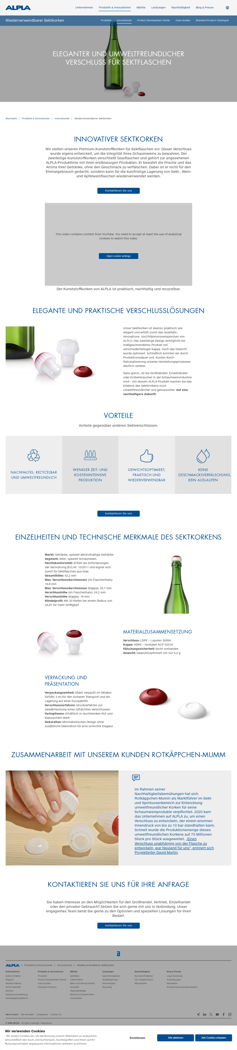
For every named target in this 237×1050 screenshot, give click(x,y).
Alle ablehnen (175, 1037)
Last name (126, 511)
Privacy (40, 538)
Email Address (41, 497)
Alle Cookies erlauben (213, 1037)
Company (38, 524)
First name (38, 511)
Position (125, 524)
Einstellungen (137, 1037)
